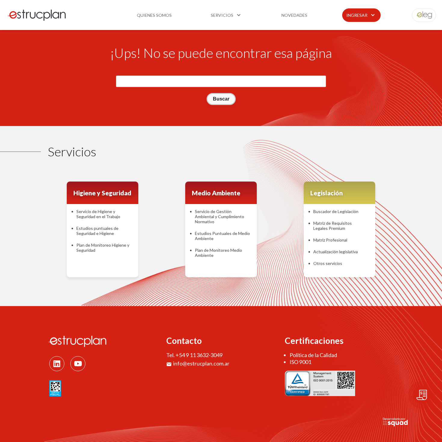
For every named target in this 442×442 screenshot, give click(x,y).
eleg (421, 15)
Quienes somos (154, 15)
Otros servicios (327, 263)
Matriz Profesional (330, 239)
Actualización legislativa (335, 251)
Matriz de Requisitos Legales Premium (332, 226)
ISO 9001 (300, 362)
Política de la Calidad (313, 355)
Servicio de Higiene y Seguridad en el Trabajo (98, 214)
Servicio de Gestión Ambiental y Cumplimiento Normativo (219, 216)
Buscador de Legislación (335, 211)
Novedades (294, 15)
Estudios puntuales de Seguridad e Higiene (97, 231)
